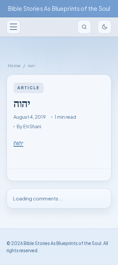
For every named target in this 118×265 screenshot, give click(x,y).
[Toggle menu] (13, 27)
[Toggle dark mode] (104, 27)
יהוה (18, 142)
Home (14, 65)
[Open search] (84, 27)
